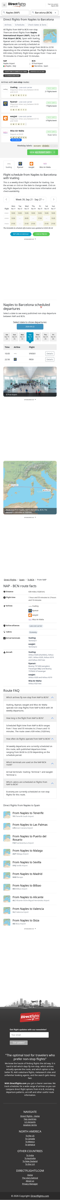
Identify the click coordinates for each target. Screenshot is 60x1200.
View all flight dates (41, 152)
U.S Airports (30, 1122)
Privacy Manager (30, 1183)
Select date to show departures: (30, 322)
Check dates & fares (37, 24)
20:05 (26, 218)
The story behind (30, 1178)
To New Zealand (30, 1161)
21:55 (13, 224)
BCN (33, 61)
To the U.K (30, 1164)
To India (30, 1155)
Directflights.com (40, 1195)
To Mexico (30, 1141)
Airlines (8, 24)
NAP (5, 61)
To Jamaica (30, 1144)
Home (30, 1175)
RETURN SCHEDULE (21, 234)
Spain (22, 579)
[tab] (8, 165)
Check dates (51, 88)
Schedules (20, 24)
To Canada (30, 1138)
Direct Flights (10, 579)
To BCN (30, 579)
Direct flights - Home (30, 1116)
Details (50, 353)
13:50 (13, 218)
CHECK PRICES (41, 234)
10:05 (13, 213)
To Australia (30, 1158)
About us (30, 1181)
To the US (30, 1135)
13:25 (53, 218)
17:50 (40, 218)
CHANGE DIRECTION (12, 76)
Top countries (30, 1119)
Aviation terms (30, 1125)
